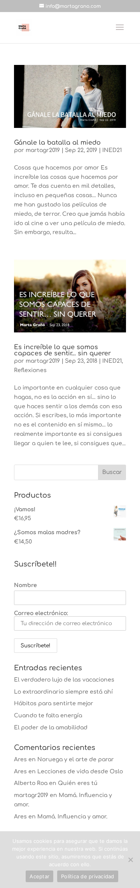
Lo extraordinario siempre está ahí (63, 692)
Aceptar (39, 876)
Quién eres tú (78, 783)
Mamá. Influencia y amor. (72, 817)
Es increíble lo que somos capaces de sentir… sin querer (62, 350)
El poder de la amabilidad (51, 728)
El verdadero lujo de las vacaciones (64, 680)
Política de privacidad (87, 876)
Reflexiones (30, 370)
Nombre (25, 585)
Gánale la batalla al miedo (57, 142)
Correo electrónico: (41, 613)
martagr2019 (43, 150)
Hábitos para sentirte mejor (53, 703)
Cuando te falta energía (48, 715)
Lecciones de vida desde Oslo (80, 771)
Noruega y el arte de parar (75, 759)
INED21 (112, 150)
